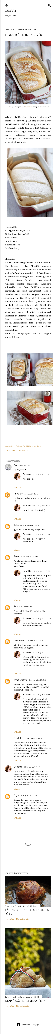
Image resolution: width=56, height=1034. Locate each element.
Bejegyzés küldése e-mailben (28, 446)
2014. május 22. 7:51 (41, 474)
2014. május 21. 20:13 (29, 494)
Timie (16, 556)
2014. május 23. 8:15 (37, 680)
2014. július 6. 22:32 (28, 795)
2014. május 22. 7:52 (41, 506)
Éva (16, 606)
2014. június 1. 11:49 (32, 767)
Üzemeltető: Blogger (30, 1025)
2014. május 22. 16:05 (34, 640)
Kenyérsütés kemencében (25, 1001)
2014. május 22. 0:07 (30, 556)
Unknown (19, 640)
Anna (16, 493)
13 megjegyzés (22, 919)
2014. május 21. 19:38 (27, 465)
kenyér (15, 450)
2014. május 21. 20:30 (29, 525)
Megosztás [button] (9, 446)
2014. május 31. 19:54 (33, 738)
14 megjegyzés (22, 1006)
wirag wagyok (21, 680)
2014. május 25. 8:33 (41, 695)
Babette (10, 10)
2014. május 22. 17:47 (42, 652)
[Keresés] (49, 5)
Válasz (17, 487)
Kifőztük (29, 107)
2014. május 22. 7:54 (41, 571)
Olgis (16, 795)
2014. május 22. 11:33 (27, 606)
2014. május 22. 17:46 (42, 618)
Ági (15, 465)
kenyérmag (24, 450)
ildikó (16, 525)
